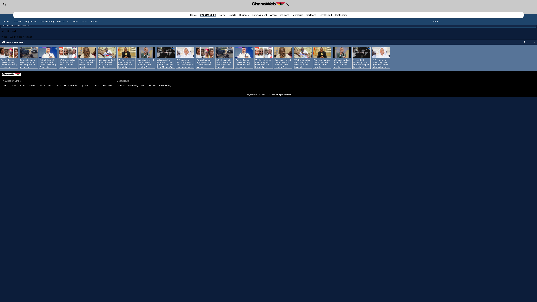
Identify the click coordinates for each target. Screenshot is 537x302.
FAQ (143, 85)
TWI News (17, 21)
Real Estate (341, 15)
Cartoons (311, 15)
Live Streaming (47, 21)
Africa (273, 15)
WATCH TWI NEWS (15, 42)
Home (193, 15)
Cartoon (95, 85)
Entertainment (259, 15)
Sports (232, 15)
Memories (298, 15)
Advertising (133, 85)
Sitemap (152, 85)
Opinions (284, 15)
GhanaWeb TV (208, 14)
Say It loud (107, 85)
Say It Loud (326, 15)
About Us (121, 85)
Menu (5, 25)
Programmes (31, 21)
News (222, 15)
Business (244, 15)
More (435, 21)
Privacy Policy (165, 85)
